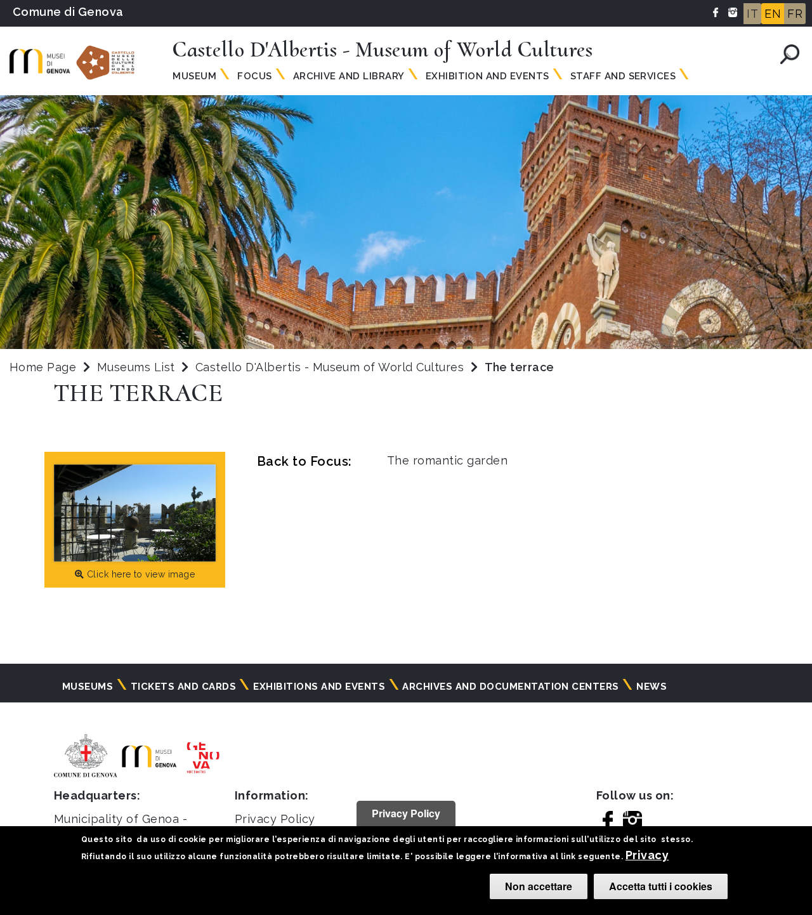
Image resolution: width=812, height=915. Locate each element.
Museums (87, 686)
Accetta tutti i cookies (660, 886)
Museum (194, 76)
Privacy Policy (275, 819)
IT (752, 13)
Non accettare (538, 886)
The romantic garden (447, 460)
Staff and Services (623, 76)
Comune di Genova (68, 11)
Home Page (43, 367)
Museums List (136, 367)
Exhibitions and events (319, 686)
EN (772, 13)
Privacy (647, 855)
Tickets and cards (183, 686)
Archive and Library (349, 76)
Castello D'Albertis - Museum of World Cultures (331, 367)
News (651, 686)
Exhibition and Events (487, 76)
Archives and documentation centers (510, 686)
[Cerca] (789, 54)
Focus (254, 76)
